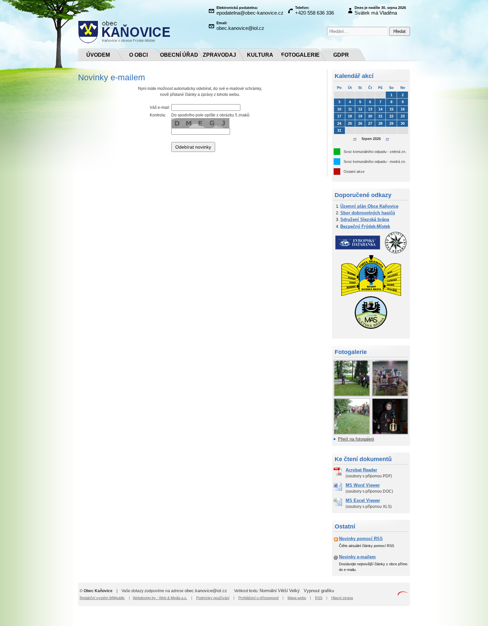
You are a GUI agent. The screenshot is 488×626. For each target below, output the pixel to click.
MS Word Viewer (363, 485)
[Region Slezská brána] (371, 294)
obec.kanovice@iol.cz (240, 28)
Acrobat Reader (361, 469)
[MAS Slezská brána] (371, 327)
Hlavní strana (342, 598)
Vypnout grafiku (319, 590)
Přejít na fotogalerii (356, 439)
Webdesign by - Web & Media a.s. (160, 598)
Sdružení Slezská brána (364, 219)
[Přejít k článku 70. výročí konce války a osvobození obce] (351, 394)
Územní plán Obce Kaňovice (369, 206)
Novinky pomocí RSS (361, 538)
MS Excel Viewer (363, 500)
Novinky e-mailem (357, 556)
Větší (283, 590)
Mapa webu (296, 598)
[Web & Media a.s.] (402, 594)
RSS (318, 598)
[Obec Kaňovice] (124, 41)
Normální (268, 590)
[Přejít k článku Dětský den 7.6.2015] (390, 394)
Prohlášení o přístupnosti (258, 598)
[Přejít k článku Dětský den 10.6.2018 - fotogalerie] (351, 432)
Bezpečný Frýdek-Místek (365, 226)
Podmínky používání (212, 598)
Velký (294, 590)
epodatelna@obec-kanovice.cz (250, 13)
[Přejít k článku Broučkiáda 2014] (390, 432)
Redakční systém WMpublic (102, 598)
